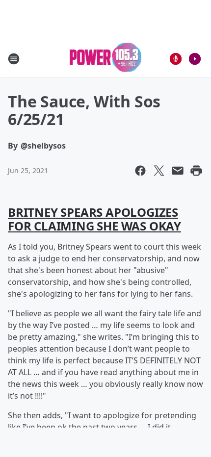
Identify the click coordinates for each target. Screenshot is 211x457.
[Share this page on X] (159, 171)
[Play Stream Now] (195, 59)
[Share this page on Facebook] (140, 171)
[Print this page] (196, 171)
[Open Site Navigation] (14, 59)
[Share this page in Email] (178, 171)
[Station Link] (106, 59)
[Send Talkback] (176, 59)
